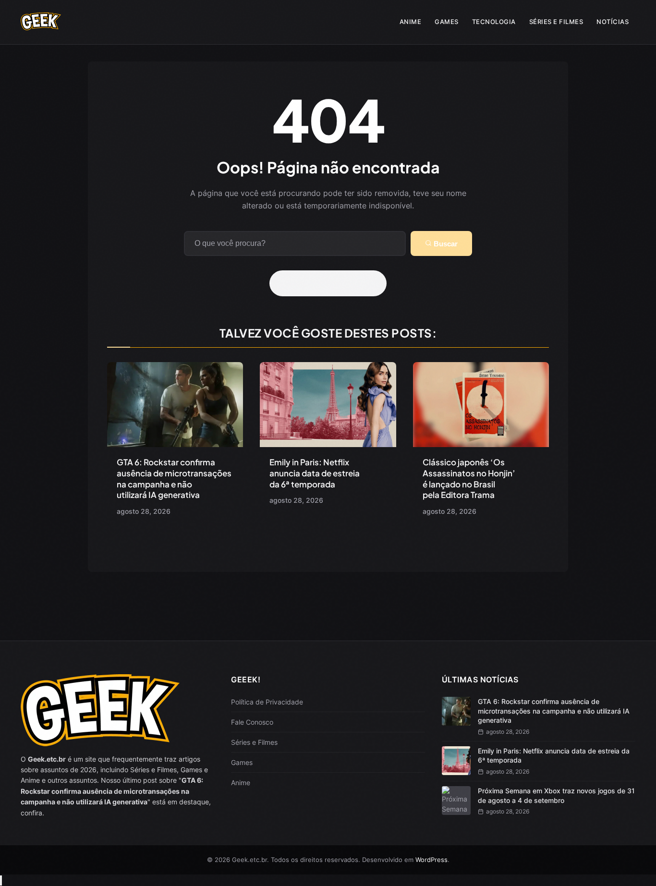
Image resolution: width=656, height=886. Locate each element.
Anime (411, 21)
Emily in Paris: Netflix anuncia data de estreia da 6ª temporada (314, 473)
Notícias (612, 21)
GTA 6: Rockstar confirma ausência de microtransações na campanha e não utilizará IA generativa (174, 478)
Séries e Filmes (556, 21)
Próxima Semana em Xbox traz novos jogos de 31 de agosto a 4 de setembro (556, 795)
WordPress (431, 859)
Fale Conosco (252, 722)
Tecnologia (494, 21)
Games (447, 21)
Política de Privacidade (267, 702)
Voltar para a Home (331, 283)
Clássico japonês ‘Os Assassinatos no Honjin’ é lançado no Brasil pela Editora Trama (469, 478)
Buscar (445, 244)
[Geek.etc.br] (41, 25)
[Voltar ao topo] (1, 880)
